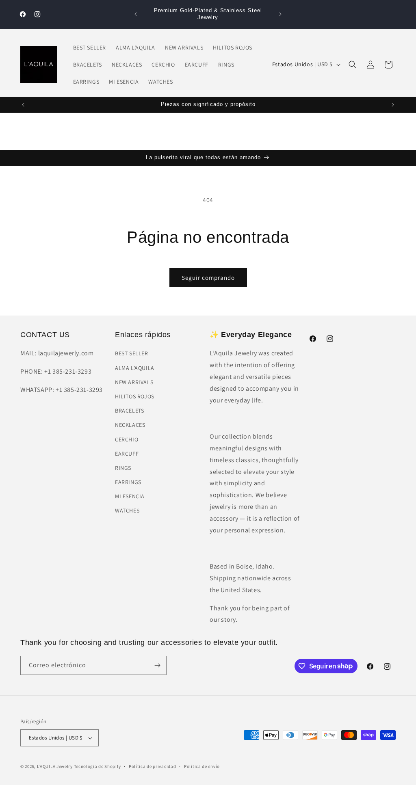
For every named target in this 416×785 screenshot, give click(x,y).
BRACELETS (129, 410)
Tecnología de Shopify (97, 766)
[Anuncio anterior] (136, 14)
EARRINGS (128, 482)
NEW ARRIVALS (134, 382)
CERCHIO (126, 439)
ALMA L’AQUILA (134, 368)
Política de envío (202, 766)
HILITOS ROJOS (134, 396)
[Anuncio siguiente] (280, 14)
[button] (353, 65)
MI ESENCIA (130, 496)
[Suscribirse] (157, 665)
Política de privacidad (152, 766)
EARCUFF (127, 453)
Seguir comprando (208, 277)
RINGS (123, 467)
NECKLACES (130, 424)
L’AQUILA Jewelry (55, 766)
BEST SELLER (131, 353)
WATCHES (127, 510)
